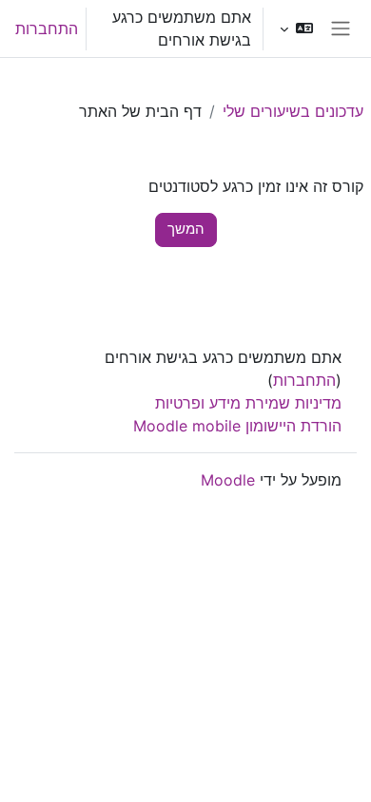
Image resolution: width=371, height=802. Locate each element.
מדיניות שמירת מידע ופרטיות (248, 402)
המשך (186, 229)
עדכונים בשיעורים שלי (293, 111)
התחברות (46, 28)
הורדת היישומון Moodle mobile (237, 425)
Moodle (228, 479)
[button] (296, 28)
